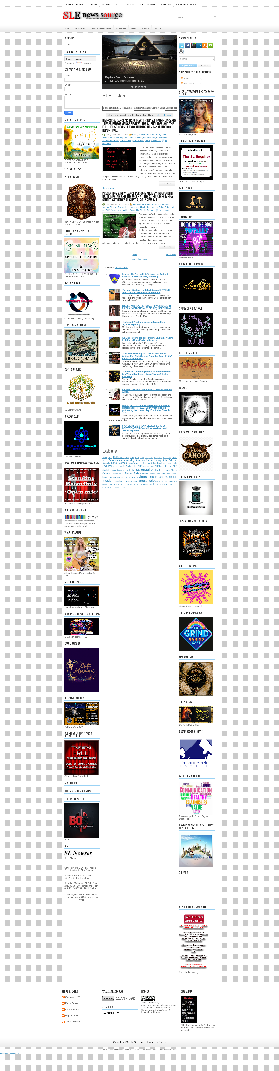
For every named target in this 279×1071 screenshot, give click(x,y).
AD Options (121, 28)
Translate (87, 63)
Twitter (157, 28)
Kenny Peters (71, 1003)
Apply (133, 28)
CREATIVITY (113, 77)
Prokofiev (114, 210)
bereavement (172, 473)
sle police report (117, 484)
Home (67, 28)
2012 (126, 458)
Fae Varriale (161, 138)
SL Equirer (167, 463)
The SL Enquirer (147, 210)
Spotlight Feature (73, 5)
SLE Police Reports (163, 466)
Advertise (165, 5)
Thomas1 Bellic (132, 473)
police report (132, 481)
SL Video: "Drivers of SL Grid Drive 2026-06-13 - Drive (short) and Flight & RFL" (81, 885)
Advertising (129, 460)
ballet (134, 135)
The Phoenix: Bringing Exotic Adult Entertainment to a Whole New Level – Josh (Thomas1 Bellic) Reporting (147, 374)
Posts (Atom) (121, 267)
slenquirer (131, 484)
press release (149, 480)
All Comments (190, 83)
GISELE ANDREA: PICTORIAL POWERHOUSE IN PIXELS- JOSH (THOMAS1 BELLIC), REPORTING (146, 307)
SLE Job (141, 466)
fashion (153, 476)
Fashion (106, 5)
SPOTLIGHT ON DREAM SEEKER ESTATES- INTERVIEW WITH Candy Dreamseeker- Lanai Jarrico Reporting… (144, 428)
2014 (137, 458)
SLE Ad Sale (118, 466)
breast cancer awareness (114, 477)
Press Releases (147, 5)
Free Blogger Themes (149, 1049)
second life (156, 140)
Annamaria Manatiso (142, 204)
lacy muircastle (168, 476)
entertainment (149, 138)
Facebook (145, 28)
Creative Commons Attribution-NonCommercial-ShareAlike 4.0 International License (156, 1010)
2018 (147, 458)
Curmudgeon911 (72, 997)
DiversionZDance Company (114, 138)
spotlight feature (158, 484)
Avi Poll (130, 5)
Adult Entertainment (112, 460)
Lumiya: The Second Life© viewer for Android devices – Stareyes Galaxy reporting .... (145, 275)
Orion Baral (156, 463)
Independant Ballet (110, 140)
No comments (165, 210)
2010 (116, 457)
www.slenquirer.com (150, 1005)
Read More (167, 184)
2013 (132, 458)
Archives (204, 65)
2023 (160, 458)
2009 (110, 458)
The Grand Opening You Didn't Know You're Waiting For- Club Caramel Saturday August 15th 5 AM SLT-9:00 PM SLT (147, 356)
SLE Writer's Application (188, 5)
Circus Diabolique (146, 135)
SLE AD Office (79, 28)
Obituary (146, 463)
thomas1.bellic (120, 487)
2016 (142, 458)
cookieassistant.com (9, 1054)
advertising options (156, 473)
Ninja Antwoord (72, 1015)
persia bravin (119, 481)
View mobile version (139, 259)
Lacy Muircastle (72, 1009)
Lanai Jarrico (125, 140)
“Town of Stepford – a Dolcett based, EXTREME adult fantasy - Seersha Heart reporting (146, 291)
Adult (174, 457)
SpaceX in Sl (123, 470)
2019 (151, 458)
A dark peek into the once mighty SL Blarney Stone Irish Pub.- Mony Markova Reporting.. (147, 339)
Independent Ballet (155, 207)
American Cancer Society (148, 460)
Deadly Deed (160, 135)
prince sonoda (168, 481)
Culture (93, 5)
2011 (121, 457)
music (107, 480)
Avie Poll (167, 460)
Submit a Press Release (100, 28)
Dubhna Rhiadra (135, 138)
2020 (156, 458)
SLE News (150, 466)
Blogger (81, 899)
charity (132, 477)
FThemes (112, 1049)
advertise (144, 473)
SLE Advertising (130, 466)
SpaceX (114, 470)
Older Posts (171, 255)
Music (118, 5)
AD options (167, 458)
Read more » (108, 188)
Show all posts (164, 115)
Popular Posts (188, 65)
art (164, 473)
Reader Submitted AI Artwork (77, 875)
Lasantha (135, 1049)
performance (138, 140)
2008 (104, 458)
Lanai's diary (134, 463)
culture (142, 476)
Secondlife (134, 210)
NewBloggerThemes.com (169, 1049)
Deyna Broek (164, 204)
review (147, 140)
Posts (186, 78)
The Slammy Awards (116, 473)
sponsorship (142, 484)
